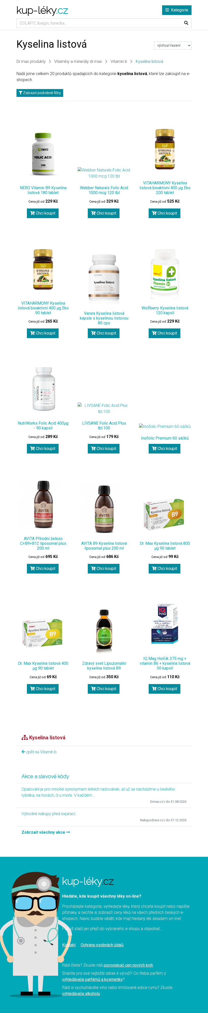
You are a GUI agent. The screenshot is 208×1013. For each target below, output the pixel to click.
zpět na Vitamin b (41, 751)
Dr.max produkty (31, 61)
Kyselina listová (149, 61)
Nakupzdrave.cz (152, 820)
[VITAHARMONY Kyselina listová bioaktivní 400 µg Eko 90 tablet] (43, 269)
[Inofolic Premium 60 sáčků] (164, 427)
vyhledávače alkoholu (81, 993)
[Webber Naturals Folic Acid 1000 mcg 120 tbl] (104, 173)
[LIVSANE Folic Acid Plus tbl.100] (104, 409)
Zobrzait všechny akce (44, 832)
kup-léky (42, 10)
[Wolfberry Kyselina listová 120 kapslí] (164, 274)
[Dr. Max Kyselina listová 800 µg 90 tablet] (164, 514)
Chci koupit (45, 213)
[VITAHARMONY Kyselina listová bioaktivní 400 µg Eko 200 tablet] (164, 149)
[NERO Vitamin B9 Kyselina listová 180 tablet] (43, 154)
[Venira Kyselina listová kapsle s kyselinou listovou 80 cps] (104, 279)
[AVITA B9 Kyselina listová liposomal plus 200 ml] (104, 509)
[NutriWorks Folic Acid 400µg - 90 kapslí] (43, 389)
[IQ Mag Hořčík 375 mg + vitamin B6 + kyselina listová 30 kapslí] (164, 624)
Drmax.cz (157, 802)
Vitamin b (119, 61)
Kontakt (69, 944)
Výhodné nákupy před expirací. (49, 813)
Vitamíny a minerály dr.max (78, 61)
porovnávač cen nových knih (128, 965)
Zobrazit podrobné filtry (41, 93)
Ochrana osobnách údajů (102, 944)
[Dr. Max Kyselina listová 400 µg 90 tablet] (43, 634)
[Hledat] (186, 23)
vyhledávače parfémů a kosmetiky (92, 979)
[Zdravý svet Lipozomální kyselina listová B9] (104, 629)
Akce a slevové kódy (45, 776)
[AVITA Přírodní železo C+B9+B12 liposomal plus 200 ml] (43, 504)
